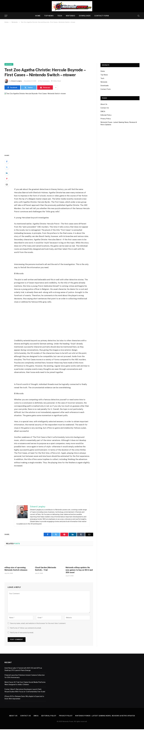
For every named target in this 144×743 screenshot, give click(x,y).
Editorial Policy (105, 115)
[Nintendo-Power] (72, 6)
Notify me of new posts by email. (22, 632)
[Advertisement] (72, 42)
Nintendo (70, 16)
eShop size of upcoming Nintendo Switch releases (15, 568)
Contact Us (104, 108)
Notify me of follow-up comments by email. (25, 628)
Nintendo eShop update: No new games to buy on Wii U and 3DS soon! (79, 570)
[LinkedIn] (6, 173)
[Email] (6, 184)
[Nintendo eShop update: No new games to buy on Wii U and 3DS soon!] (79, 557)
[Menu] (5, 15)
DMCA (102, 111)
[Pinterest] (6, 178)
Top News (49, 16)
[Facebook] (6, 161)
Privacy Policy (105, 119)
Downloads (85, 16)
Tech (59, 16)
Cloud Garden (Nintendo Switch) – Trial (45, 568)
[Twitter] (6, 167)
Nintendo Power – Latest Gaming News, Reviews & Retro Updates (105, 716)
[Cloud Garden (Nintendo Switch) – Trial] (49, 557)
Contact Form (101, 16)
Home (37, 16)
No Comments (45, 81)
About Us (103, 104)
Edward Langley (16, 81)
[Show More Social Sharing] (55, 87)
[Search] (138, 15)
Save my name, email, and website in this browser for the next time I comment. (38, 623)
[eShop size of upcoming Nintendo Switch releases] (18, 557)
